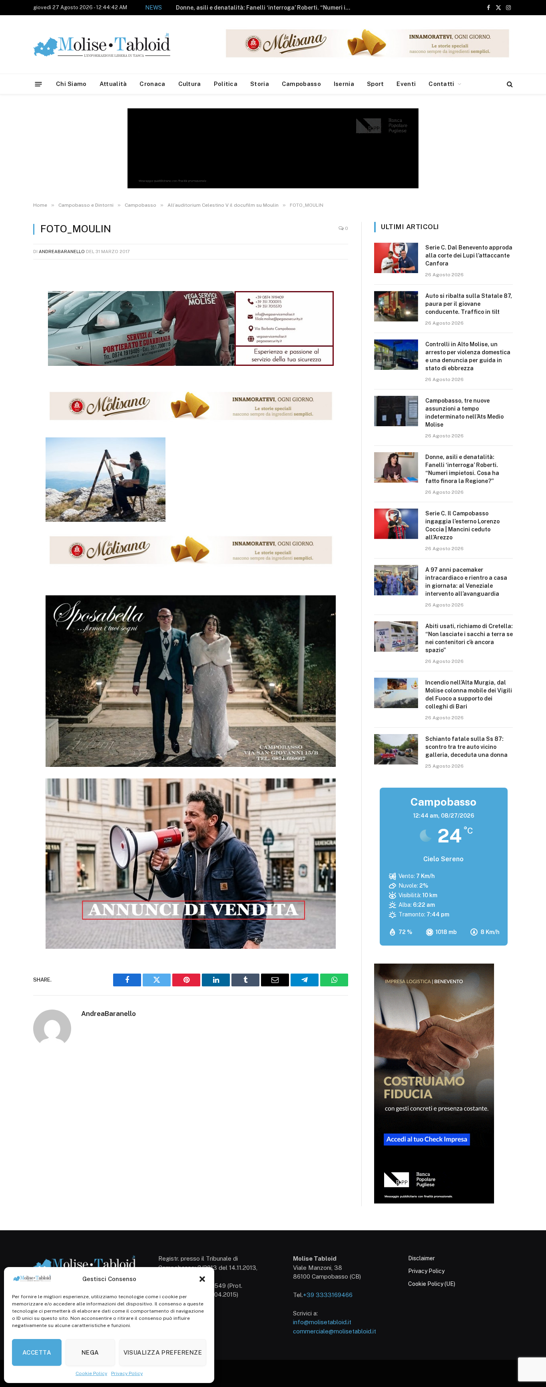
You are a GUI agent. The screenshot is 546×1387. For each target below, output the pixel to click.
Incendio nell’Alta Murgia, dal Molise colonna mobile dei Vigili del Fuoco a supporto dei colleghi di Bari (468, 694)
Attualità (113, 83)
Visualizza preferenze (163, 1352)
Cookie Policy (91, 1373)
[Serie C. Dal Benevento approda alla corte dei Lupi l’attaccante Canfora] (396, 258)
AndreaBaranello (62, 251)
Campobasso (301, 83)
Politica (225, 83)
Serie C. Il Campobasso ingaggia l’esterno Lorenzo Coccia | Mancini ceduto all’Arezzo (462, 525)
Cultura (189, 83)
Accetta (36, 1352)
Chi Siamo (71, 83)
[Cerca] (509, 84)
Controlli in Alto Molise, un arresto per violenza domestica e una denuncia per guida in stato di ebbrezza (467, 356)
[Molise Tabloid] (113, 44)
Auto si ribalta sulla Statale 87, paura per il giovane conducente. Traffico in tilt (468, 304)
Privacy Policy (127, 1373)
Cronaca (152, 83)
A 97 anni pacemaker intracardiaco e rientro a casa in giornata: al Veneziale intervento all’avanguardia (466, 582)
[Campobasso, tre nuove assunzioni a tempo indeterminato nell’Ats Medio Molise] (396, 411)
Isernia (344, 83)
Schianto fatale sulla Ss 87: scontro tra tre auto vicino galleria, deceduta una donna (466, 747)
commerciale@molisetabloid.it (334, 1331)
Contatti (441, 83)
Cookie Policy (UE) (431, 1284)
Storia (259, 83)
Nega (90, 1352)
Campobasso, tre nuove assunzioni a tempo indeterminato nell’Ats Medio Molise (464, 412)
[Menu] (38, 84)
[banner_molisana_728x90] (191, 421)
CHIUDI (531, 1283)
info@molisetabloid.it (322, 1322)
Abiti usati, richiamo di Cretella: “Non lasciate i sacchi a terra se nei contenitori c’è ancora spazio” (469, 638)
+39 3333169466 (328, 1294)
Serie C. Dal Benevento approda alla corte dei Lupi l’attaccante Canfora (468, 255)
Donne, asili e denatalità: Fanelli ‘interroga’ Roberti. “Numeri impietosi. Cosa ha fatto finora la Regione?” (266, 7)
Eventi (406, 83)
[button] (202, 1279)
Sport (375, 83)
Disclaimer (421, 1258)
